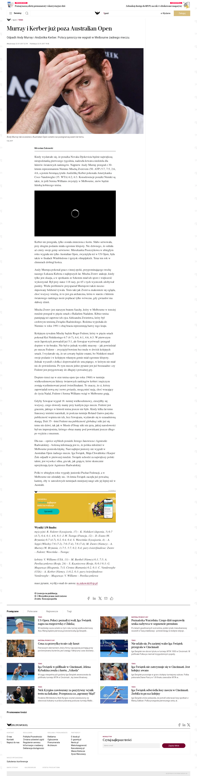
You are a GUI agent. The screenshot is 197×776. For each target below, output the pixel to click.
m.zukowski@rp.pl (87, 583)
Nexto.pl (74, 742)
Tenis (20, 20)
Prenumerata (54, 742)
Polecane (32, 611)
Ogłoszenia (53, 739)
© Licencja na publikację (46, 593)
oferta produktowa (51, 767)
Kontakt (10, 739)
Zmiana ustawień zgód (33, 739)
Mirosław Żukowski (43, 148)
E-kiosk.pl (75, 737)
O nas (9, 737)
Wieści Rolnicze (78, 751)
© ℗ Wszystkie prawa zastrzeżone (50, 596)
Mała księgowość (79, 745)
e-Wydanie (165, 13)
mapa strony (12, 767)
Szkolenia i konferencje (17, 761)
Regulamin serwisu (31, 742)
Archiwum (52, 745)
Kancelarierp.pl (78, 748)
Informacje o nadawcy (33, 745)
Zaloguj (182, 13)
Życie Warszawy (78, 754)
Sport (15, 20)
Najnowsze (52, 611)
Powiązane (13, 611)
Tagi (69, 611)
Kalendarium (30, 767)
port (106, 13)
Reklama (52, 737)
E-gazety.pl (76, 739)
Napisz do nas (13, 742)
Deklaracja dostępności (33, 748)
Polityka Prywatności (32, 737)
